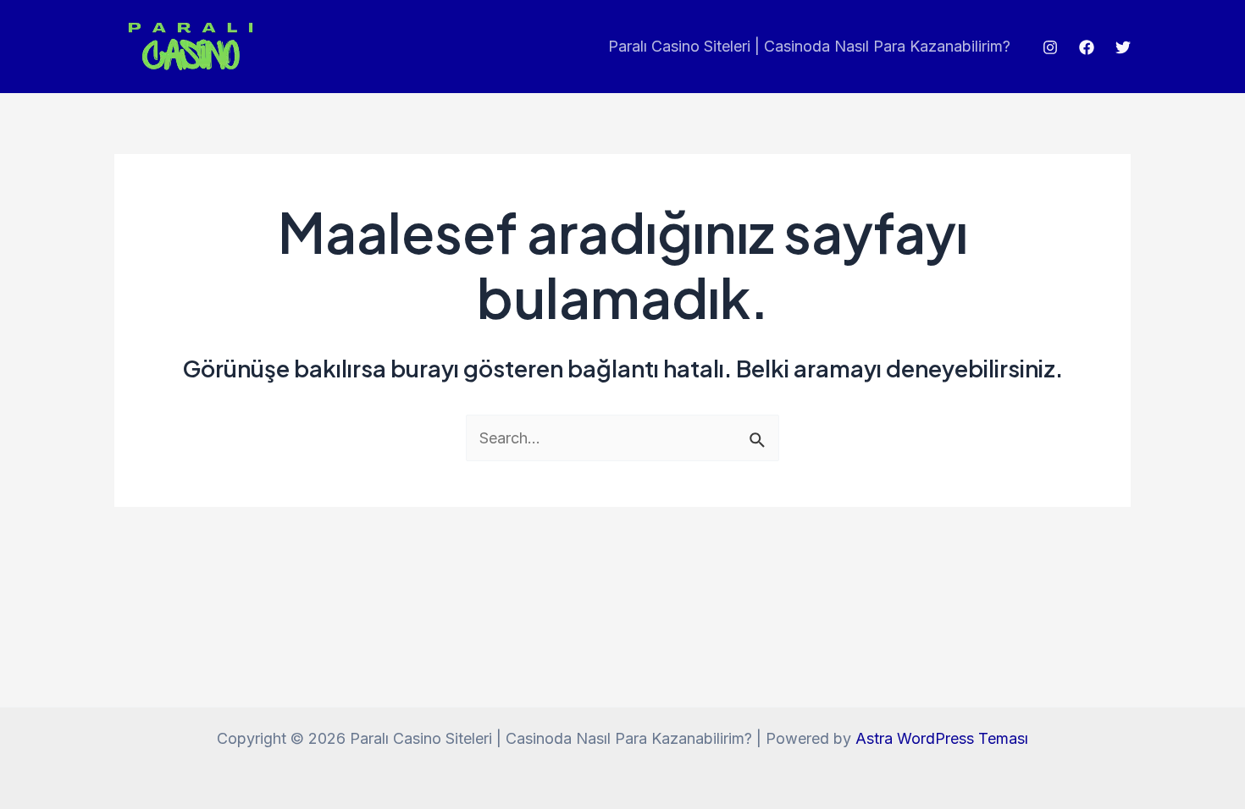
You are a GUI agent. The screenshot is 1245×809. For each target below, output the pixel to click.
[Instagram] (1050, 47)
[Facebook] (1086, 47)
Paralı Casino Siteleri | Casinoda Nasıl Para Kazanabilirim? (809, 46)
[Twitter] (1123, 47)
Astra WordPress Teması (941, 738)
